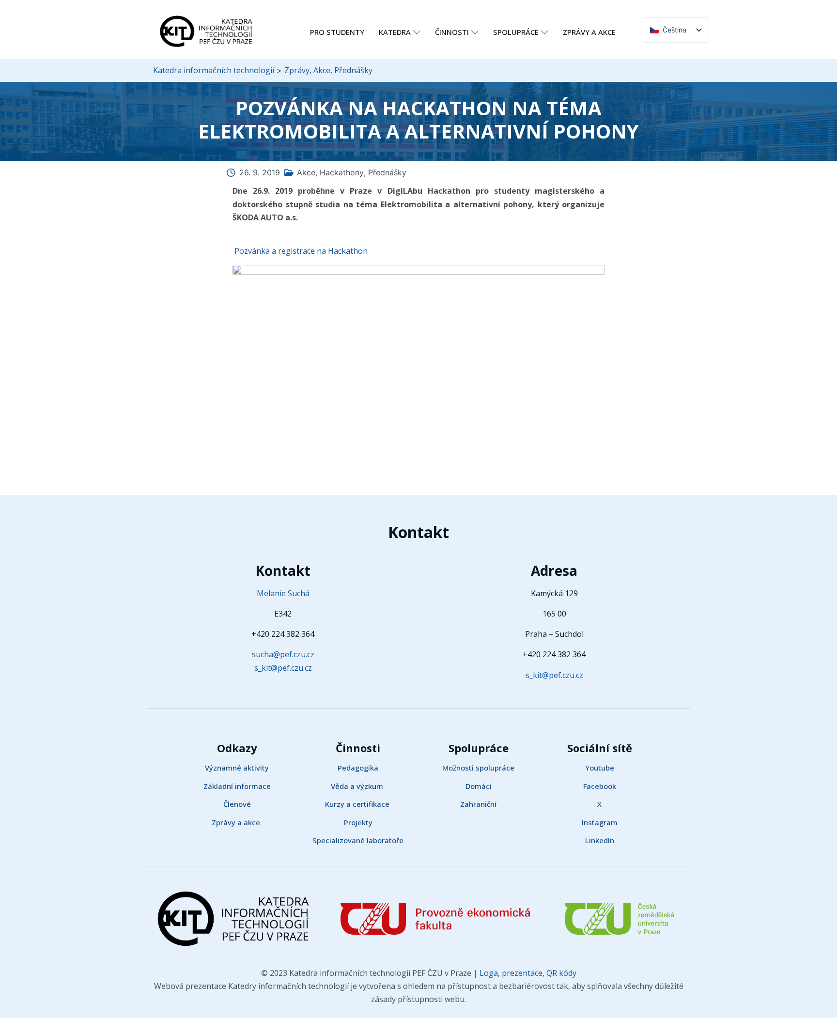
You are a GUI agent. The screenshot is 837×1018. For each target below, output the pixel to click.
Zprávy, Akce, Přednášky (328, 70)
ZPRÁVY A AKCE (589, 32)
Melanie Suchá (283, 593)
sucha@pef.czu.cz (283, 654)
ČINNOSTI (452, 32)
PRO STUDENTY (337, 32)
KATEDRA (395, 32)
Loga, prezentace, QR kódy (527, 973)
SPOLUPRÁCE (516, 32)
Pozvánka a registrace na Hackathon (300, 251)
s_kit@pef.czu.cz (283, 668)
